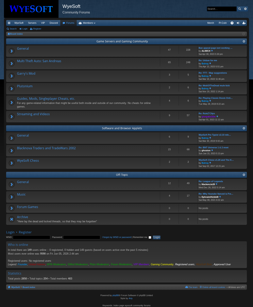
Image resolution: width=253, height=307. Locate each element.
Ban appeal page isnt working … (215, 48)
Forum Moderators (121, 264)
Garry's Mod (26, 74)
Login (24, 29)
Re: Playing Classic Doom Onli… (216, 98)
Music (21, 195)
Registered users (184, 264)
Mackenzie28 (208, 184)
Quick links (10, 24)
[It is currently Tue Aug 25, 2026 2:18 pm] (243, 34)
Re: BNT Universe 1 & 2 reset (213, 147)
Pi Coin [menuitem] (223, 23)
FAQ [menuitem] (233, 24)
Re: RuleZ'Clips (207, 113)
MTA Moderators (56, 264)
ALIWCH (206, 51)
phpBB (115, 295)
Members (88, 23)
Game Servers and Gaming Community (122, 41)
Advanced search (245, 9)
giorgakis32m (209, 116)
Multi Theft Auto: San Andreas (39, 61)
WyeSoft (18, 23)
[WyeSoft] (33, 9)
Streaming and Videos (33, 114)
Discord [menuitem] (54, 23)
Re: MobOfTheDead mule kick (214, 85)
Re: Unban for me (208, 60)
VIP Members (141, 264)
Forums (70, 23)
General (23, 49)
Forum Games (27, 207)
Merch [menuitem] (210, 23)
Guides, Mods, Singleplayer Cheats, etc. (46, 99)
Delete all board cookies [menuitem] (213, 287)
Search (240, 9)
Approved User (222, 264)
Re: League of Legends (211, 181)
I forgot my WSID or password (116, 237)
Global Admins (37, 264)
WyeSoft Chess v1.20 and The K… (216, 160)
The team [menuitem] (192, 287)
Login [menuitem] (239, 24)
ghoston (206, 150)
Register (37, 29)
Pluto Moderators (99, 264)
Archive (22, 217)
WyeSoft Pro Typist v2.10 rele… (215, 135)
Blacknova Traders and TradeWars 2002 (46, 148)
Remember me (140, 237)
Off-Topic (122, 175)
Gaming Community (162, 264)
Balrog (205, 63)
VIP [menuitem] (43, 23)
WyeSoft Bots (204, 264)
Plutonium (25, 86)
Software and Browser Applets (122, 128)
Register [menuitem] (245, 24)
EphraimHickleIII (210, 197)
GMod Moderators (78, 264)
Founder (22, 264)
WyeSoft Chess (28, 161)
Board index (29, 287)
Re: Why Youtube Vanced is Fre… (216, 194)
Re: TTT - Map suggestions (213, 73)
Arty (131, 298)
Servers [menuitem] (32, 23)
